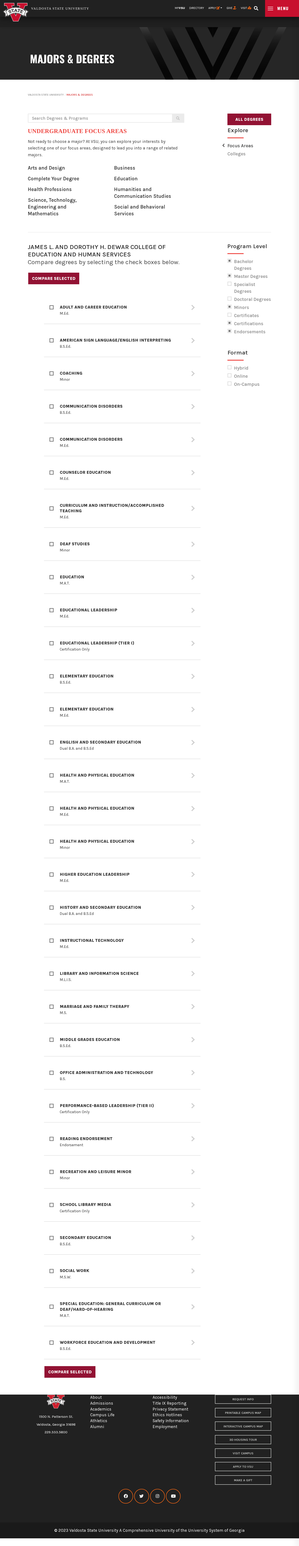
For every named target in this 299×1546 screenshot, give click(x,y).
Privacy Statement (170, 1409)
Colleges (236, 153)
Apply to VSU (243, 1467)
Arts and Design (46, 168)
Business (124, 168)
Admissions (101, 1403)
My (180, 8)
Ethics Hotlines (167, 1414)
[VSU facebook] (125, 1496)
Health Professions (50, 189)
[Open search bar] (256, 7)
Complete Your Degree (53, 179)
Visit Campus (243, 1453)
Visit (244, 8)
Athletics (98, 1420)
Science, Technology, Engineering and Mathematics (52, 206)
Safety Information (171, 1420)
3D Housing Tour (243, 1440)
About (96, 1397)
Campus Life (102, 1414)
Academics (100, 1409)
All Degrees (249, 119)
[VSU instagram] (157, 1496)
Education (126, 179)
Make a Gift (243, 1480)
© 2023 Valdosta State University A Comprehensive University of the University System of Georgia (149, 1530)
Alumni (97, 1426)
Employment (165, 1426)
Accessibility (165, 1397)
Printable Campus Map (243, 1413)
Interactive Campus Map (243, 1426)
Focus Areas (240, 145)
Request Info (243, 1399)
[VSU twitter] (141, 1496)
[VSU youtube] (173, 1496)
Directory (196, 8)
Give (230, 8)
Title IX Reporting (169, 1403)
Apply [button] (212, 8)
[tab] (122, 307)
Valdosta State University (46, 94)
